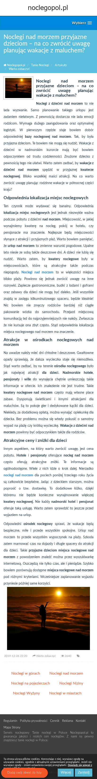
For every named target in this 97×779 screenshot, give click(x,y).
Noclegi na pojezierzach (30, 683)
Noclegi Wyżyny (26, 693)
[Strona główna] (48, 7)
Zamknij (83, 772)
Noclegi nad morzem (66, 673)
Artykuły (61, 65)
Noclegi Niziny (71, 683)
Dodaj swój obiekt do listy (24, 772)
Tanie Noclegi (40, 65)
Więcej (66, 772)
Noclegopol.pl (15, 65)
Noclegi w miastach (65, 693)
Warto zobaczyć (19, 69)
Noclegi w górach (25, 673)
